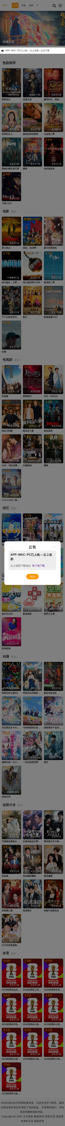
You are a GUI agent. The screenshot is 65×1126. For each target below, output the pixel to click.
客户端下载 (38, 565)
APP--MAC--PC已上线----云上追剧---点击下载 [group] (27, 50)
